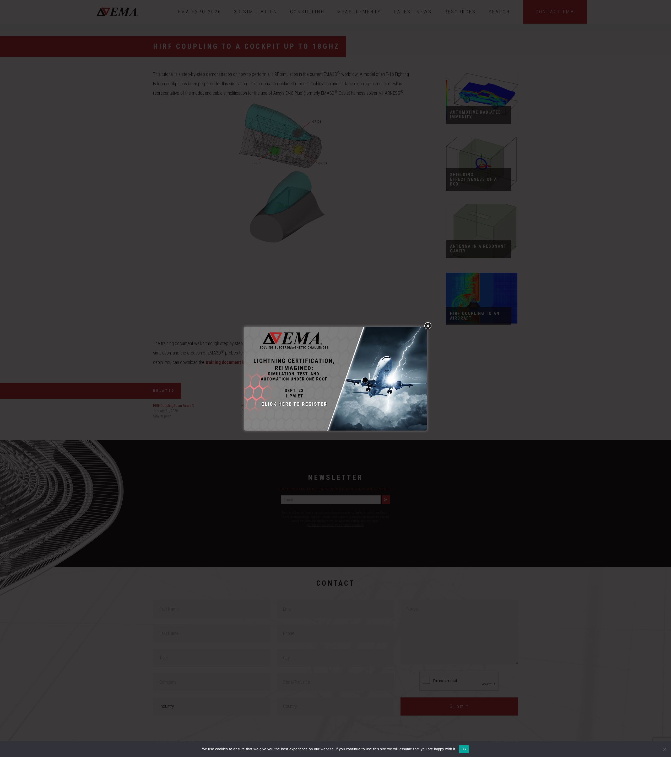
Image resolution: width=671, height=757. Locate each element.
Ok (464, 749)
